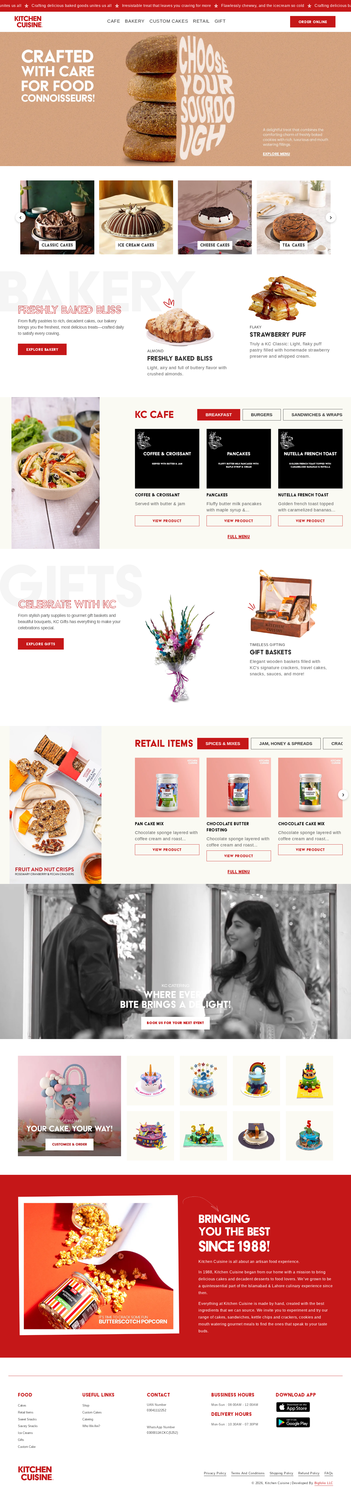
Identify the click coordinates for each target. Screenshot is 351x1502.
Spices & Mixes (223, 743)
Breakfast (219, 414)
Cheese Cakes (215, 245)
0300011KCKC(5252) (162, 1432)
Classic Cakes (57, 245)
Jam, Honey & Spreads (285, 743)
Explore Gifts (40, 644)
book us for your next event (175, 1023)
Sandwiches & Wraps (317, 414)
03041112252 (156, 1410)
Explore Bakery (42, 349)
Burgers (261, 414)
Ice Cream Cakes (136, 245)
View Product (167, 521)
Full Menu (239, 537)
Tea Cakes (293, 245)
